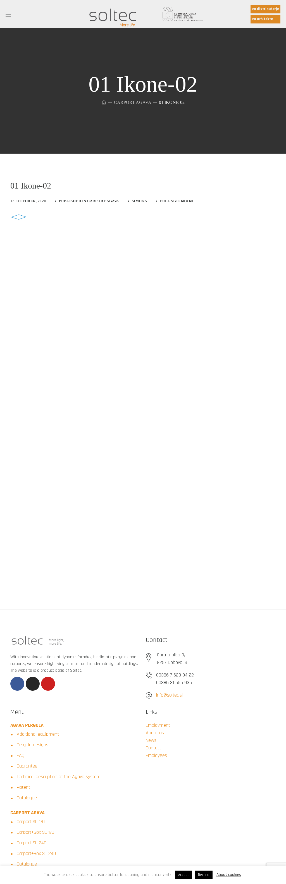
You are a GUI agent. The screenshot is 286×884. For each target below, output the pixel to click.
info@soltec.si (169, 695)
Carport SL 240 (31, 843)
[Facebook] (17, 684)
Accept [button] (183, 875)
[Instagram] (33, 684)
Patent (23, 787)
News (151, 740)
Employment (158, 725)
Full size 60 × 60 (177, 201)
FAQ (20, 755)
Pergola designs (32, 745)
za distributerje (265, 8)
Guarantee (27, 766)
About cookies (228, 874)
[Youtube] (48, 684)
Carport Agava (132, 102)
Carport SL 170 (31, 821)
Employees (156, 755)
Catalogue (27, 798)
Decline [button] (203, 875)
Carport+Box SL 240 (36, 853)
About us (155, 733)
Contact (153, 748)
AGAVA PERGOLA (27, 725)
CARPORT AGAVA (27, 812)
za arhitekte (262, 19)
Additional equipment (38, 734)
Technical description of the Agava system (58, 776)
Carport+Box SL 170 (35, 832)
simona (139, 201)
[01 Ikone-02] (18, 212)
